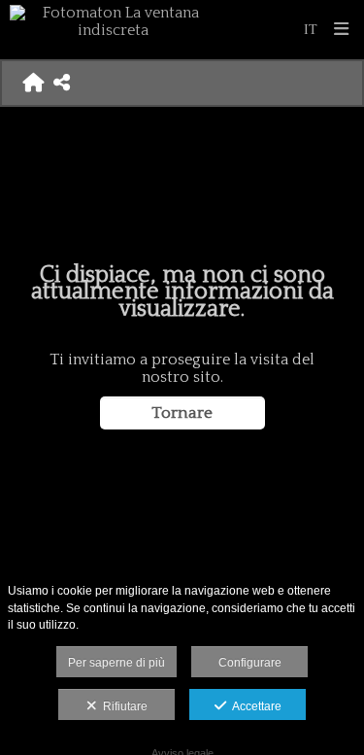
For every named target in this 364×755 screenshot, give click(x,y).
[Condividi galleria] (61, 82)
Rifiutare (122, 706)
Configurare (249, 662)
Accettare (253, 706)
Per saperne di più (116, 662)
